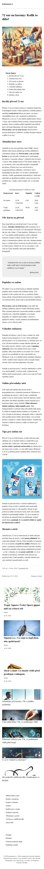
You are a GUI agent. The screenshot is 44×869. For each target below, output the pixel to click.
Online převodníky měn (17, 89)
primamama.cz (7, 4)
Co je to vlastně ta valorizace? (14, 760)
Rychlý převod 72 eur (16, 76)
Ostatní (40, 576)
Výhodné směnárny (15, 87)
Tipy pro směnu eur (15, 92)
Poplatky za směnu (15, 84)
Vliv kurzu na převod (16, 81)
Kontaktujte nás (23, 568)
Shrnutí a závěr (14, 95)
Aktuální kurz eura (15, 78)
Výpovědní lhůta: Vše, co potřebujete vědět (20, 722)
